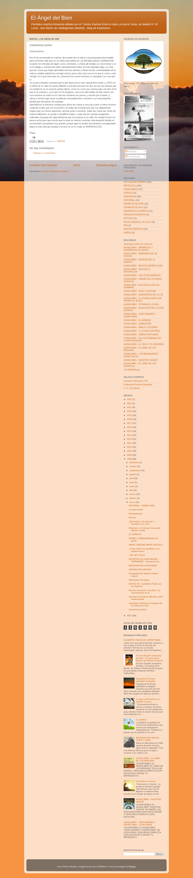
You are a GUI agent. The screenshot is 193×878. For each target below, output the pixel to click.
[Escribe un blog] (33, 141)
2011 (129, 447)
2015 (129, 431)
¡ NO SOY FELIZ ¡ (137, 555)
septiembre (135, 470)
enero (132, 502)
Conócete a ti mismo (146, 781)
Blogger (132, 866)
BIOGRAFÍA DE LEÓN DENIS (143, 565)
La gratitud (141, 720)
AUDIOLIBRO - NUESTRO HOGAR (140, 360)
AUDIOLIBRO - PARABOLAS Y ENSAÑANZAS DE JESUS (138, 248)
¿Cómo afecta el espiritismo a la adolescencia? (144, 550)
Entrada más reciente (43, 165)
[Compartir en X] (36, 141)
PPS (126, 225)
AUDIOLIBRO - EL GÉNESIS (137, 320)
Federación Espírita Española (138, 384)
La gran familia (136, 509)
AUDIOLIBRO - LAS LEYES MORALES (142, 275)
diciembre (134, 462)
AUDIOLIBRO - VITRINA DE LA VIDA (141, 304)
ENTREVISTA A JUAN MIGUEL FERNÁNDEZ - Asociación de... (145, 560)
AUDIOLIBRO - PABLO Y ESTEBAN (141, 327)
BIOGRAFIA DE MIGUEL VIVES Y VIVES (147, 739)
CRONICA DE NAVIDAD (140, 569)
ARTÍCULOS (130, 186)
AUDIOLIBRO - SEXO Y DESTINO (140, 291)
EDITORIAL (129, 200)
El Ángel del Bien (51, 18)
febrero (133, 498)
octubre (133, 466)
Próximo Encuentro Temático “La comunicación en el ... (144, 591)
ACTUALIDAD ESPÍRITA (135, 182)
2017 (129, 423)
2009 (129, 455)
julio (131, 478)
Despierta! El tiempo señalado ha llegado (145, 680)
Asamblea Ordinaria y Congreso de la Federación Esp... (145, 604)
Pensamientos (135, 514)
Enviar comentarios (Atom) (55, 171)
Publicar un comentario (44, 153)
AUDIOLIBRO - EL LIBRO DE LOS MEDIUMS (148, 759)
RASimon (102, 866)
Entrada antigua (106, 165)
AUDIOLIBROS (131, 189)
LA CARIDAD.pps (132, 370)
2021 (129, 407)
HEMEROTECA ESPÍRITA (136, 211)
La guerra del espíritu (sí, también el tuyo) (148, 700)
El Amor (132, 517)
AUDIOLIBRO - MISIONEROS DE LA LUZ (143, 295)
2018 (129, 419)
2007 (129, 615)
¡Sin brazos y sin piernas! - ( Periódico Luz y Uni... (142, 522)
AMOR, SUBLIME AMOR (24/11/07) (146, 545)
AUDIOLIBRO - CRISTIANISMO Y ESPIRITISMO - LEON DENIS (140, 823)
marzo (132, 494)
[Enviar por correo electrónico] (30, 141)
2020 (129, 411)
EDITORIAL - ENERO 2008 (142, 506)
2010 (129, 451)
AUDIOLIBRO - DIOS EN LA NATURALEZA (137, 270)
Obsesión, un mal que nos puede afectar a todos (144, 529)
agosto (132, 474)
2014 (129, 435)
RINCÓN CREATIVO (133, 229)
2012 (129, 443)
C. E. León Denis (132, 388)
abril (131, 490)
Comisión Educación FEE (136, 381)
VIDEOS (127, 233)
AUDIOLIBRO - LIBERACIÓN (137, 324)
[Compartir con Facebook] (39, 141)
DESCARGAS (130, 196)
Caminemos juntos (138, 609)
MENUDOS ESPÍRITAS (135, 215)
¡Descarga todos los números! (138, 244)
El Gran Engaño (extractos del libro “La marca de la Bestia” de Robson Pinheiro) (149, 658)
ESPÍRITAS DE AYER (134, 204)
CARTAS (61, 141)
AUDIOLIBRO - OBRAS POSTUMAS (141, 334)
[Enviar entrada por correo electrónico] (33, 137)
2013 (129, 439)
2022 (129, 403)
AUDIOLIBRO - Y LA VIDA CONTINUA (142, 331)
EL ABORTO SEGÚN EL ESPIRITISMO (142, 640)
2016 (129, 427)
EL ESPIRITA (135, 534)
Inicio (76, 165)
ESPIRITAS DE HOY (133, 207)
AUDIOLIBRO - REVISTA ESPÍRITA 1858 (143, 266)
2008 (129, 459)
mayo (132, 486)
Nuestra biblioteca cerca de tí (138, 222)
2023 (129, 399)
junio (131, 482)
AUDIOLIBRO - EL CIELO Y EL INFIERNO (144, 344)
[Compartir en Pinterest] (42, 141)
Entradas (131, 151)
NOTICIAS (129, 218)
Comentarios (133, 156)
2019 (129, 415)
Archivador (129, 171)
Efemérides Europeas (139, 580)
